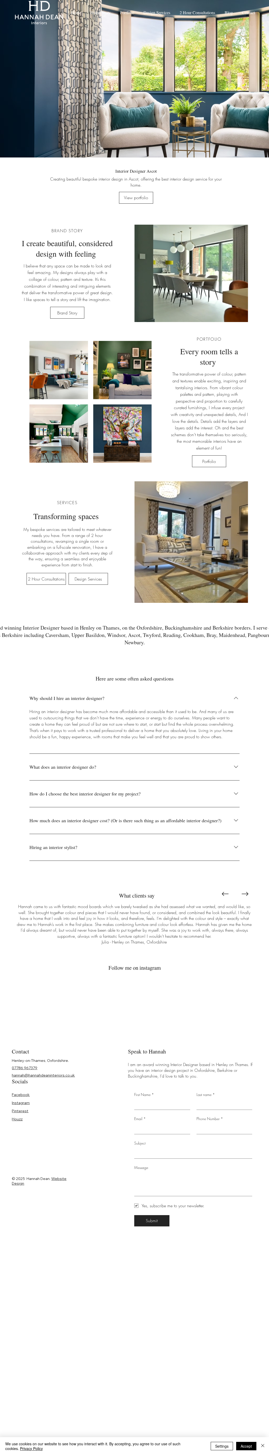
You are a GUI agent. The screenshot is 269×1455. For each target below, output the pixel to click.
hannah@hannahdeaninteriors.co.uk (43, 1075)
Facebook (21, 1094)
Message (141, 1167)
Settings (222, 1446)
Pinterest (20, 1111)
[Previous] (225, 894)
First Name (144, 1094)
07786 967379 (24, 1068)
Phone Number (209, 1118)
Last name (205, 1094)
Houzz (17, 1119)
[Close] (263, 1446)
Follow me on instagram (134, 967)
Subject (140, 1143)
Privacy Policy (31, 1448)
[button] (238, 315)
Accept (246, 1446)
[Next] (245, 894)
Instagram (21, 1102)
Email (140, 1118)
